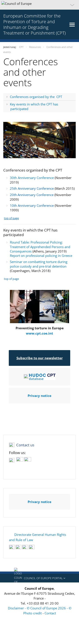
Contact (50, 613)
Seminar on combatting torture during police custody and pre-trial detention (38, 264)
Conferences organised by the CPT (36, 97)
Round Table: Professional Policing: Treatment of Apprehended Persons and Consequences (40, 246)
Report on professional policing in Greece (41, 255)
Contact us (25, 444)
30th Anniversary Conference (32, 177)
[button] (39, 5)
